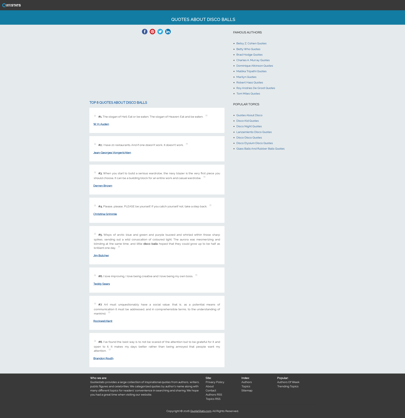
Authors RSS (214, 394)
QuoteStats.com (200, 411)
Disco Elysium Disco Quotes (254, 143)
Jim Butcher (101, 255)
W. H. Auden (101, 124)
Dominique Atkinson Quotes (254, 65)
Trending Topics (288, 386)
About (210, 386)
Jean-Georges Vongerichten (112, 152)
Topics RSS (213, 398)
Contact (211, 390)
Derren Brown (102, 185)
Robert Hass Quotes (249, 82)
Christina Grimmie (105, 214)
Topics (245, 386)
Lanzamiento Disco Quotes (254, 132)
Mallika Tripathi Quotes (251, 71)
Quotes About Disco (249, 115)
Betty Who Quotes (248, 49)
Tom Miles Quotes (248, 93)
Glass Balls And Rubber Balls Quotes (260, 148)
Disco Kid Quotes (247, 120)
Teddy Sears (101, 283)
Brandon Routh (103, 358)
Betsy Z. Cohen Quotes (251, 43)
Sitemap (246, 390)
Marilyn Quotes (246, 77)
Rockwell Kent (102, 321)
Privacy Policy (215, 382)
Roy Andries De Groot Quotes (255, 88)
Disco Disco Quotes (249, 137)
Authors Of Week (288, 382)
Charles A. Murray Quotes (253, 60)
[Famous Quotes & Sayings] (11, 7)
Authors (246, 382)
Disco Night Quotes (249, 126)
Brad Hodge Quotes (249, 54)
